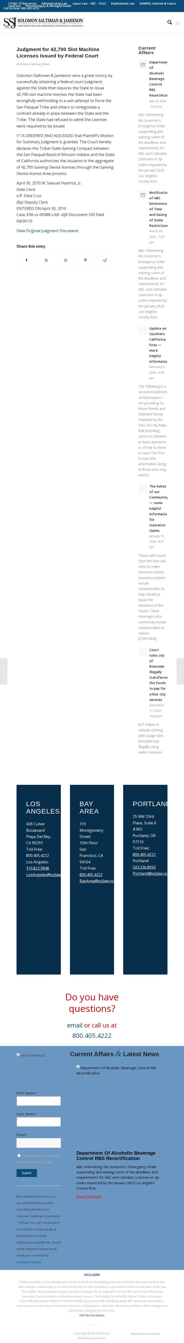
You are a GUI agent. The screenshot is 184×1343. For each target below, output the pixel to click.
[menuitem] (22, 3)
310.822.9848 (37, 868)
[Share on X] (46, 260)
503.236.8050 (144, 867)
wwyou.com (154, 1333)
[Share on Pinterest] (85, 260)
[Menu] (177, 23)
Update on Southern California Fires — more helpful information (159, 345)
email (74, 1025)
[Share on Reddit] (105, 260)
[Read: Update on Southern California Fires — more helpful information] (142, 330)
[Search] (167, 23)
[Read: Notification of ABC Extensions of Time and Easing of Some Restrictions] (142, 194)
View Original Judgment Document (47, 230)
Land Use (14, 6)
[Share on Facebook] (26, 260)
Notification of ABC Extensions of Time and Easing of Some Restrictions (159, 209)
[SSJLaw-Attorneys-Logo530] (43, 23)
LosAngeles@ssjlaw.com (47, 874)
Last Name (27, 1113)
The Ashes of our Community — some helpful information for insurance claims (159, 508)
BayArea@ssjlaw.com (98, 881)
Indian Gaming (30, 64)
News (46, 64)
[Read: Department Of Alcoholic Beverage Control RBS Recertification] (142, 64)
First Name (27, 1092)
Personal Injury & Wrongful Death (48, 6)
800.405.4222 (91, 874)
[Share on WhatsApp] (65, 260)
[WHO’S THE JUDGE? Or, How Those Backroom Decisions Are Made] (3, 671)
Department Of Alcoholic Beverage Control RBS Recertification (161, 79)
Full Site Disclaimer (92, 1315)
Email (23, 1134)
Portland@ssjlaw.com (152, 873)
